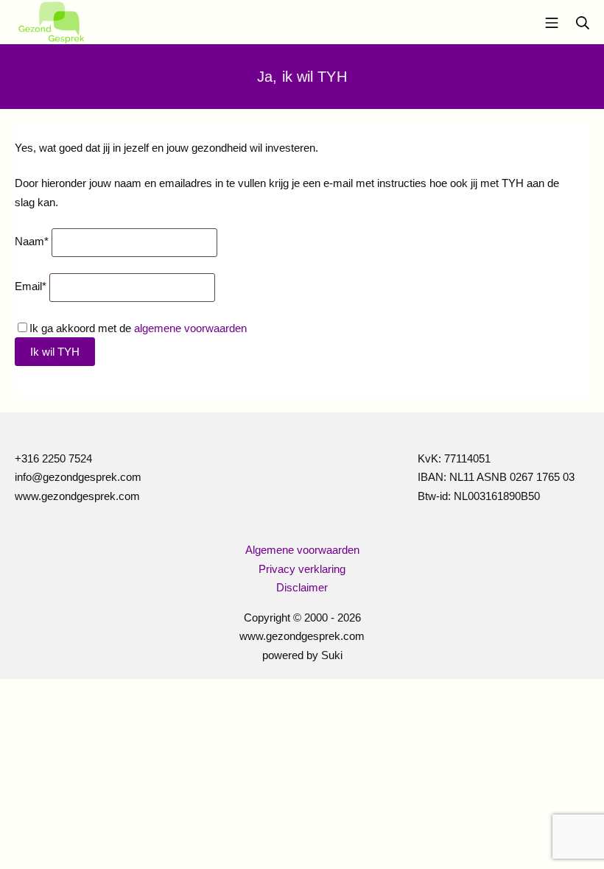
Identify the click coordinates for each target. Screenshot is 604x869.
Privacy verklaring (302, 569)
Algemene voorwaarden (302, 549)
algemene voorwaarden (190, 328)
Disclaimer (302, 587)
